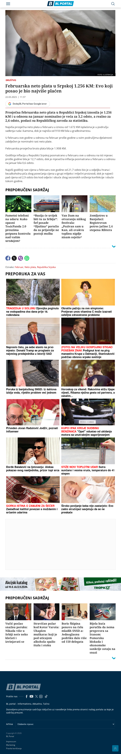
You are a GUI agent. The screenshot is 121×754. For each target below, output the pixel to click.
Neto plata (30, 267)
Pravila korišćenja (14, 748)
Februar (19, 267)
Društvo (11, 80)
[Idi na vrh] (115, 748)
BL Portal (10, 736)
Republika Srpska (46, 267)
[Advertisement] (63, 544)
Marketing (10, 745)
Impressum (11, 741)
